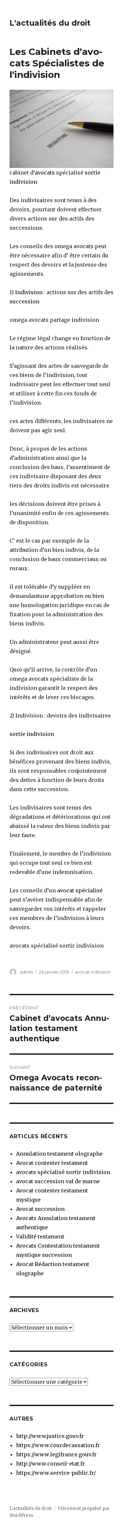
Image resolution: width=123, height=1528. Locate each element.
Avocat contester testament (52, 1163)
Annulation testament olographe (59, 1153)
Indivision (29, 292)
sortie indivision (32, 734)
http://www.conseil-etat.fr (50, 1463)
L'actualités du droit (50, 23)
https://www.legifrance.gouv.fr (56, 1454)
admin (26, 972)
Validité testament (40, 1236)
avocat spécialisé (79, 890)
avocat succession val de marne (58, 1181)
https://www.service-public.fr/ (56, 1472)
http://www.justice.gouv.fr (50, 1436)
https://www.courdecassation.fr (58, 1445)
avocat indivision (92, 972)
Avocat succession (40, 1209)
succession (24, 301)
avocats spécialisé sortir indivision (63, 1172)
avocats (45, 172)
